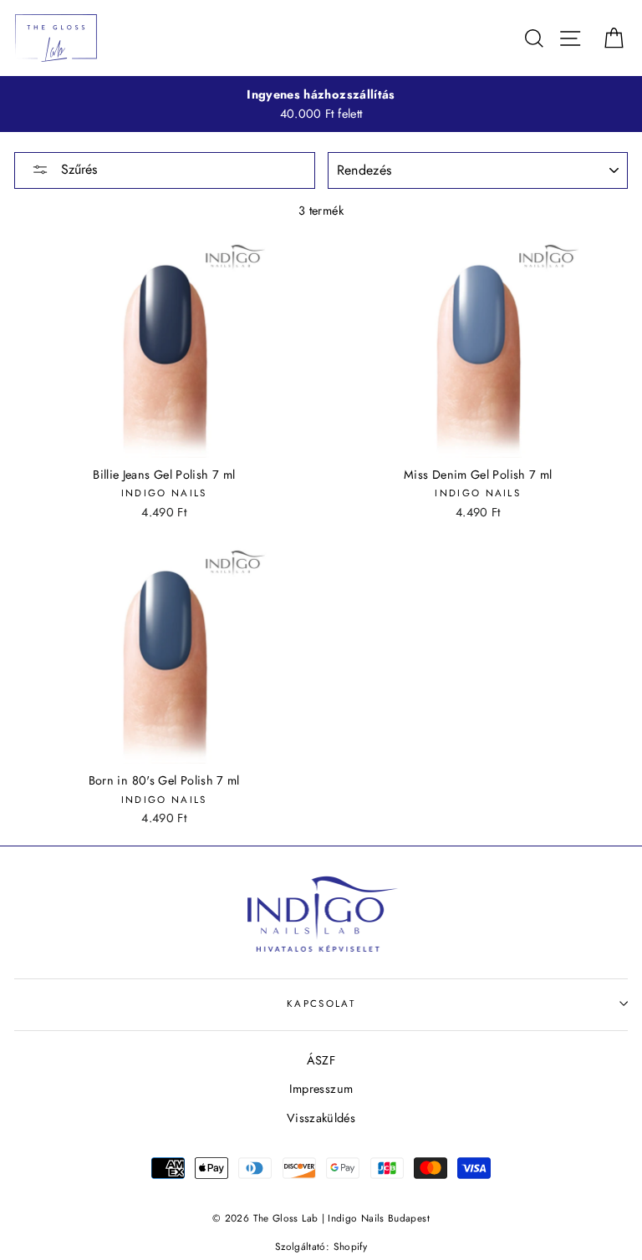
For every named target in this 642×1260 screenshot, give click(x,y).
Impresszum (321, 1088)
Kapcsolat (321, 1003)
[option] (321, 104)
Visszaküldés (321, 1118)
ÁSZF (321, 1060)
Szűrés (77, 169)
